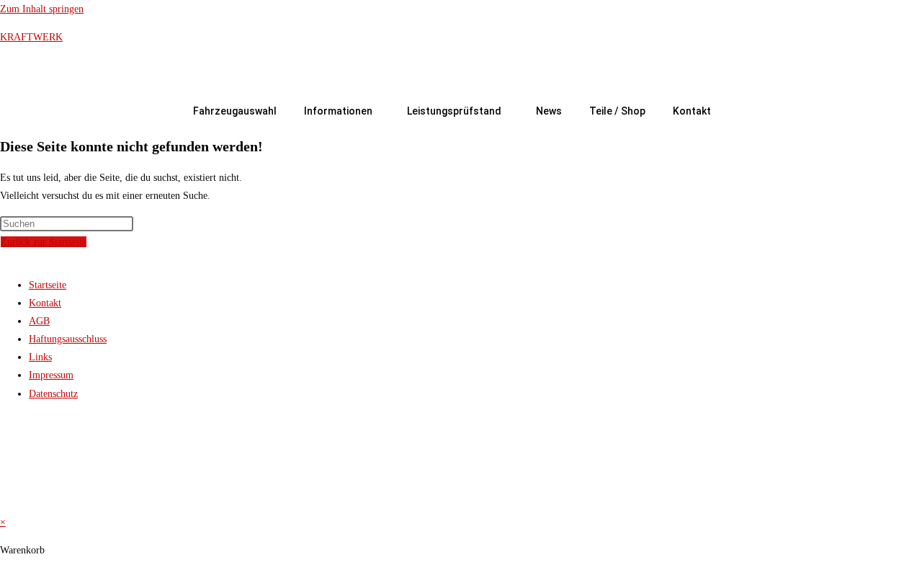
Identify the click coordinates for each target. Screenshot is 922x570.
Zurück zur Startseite (43, 241)
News (549, 111)
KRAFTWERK (31, 37)
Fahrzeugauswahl (235, 111)
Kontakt (692, 111)
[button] (341, 111)
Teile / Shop (617, 111)
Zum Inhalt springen (42, 9)
